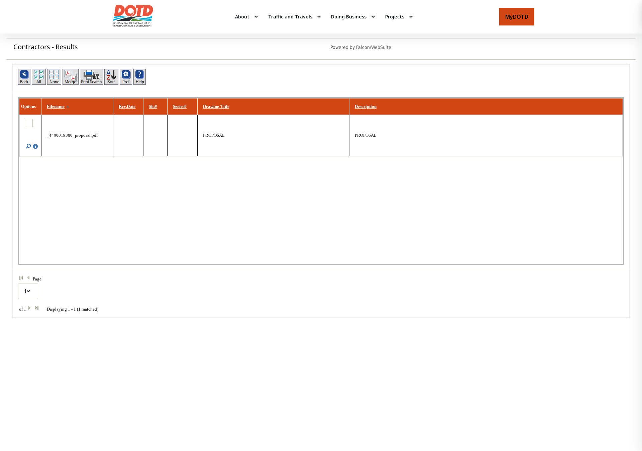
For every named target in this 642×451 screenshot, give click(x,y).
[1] (321, 291)
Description (366, 106)
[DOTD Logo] (133, 16)
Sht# (153, 106)
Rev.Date (127, 106)
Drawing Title (216, 106)
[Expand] (256, 16)
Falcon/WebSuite (373, 47)
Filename (56, 106)
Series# (180, 106)
